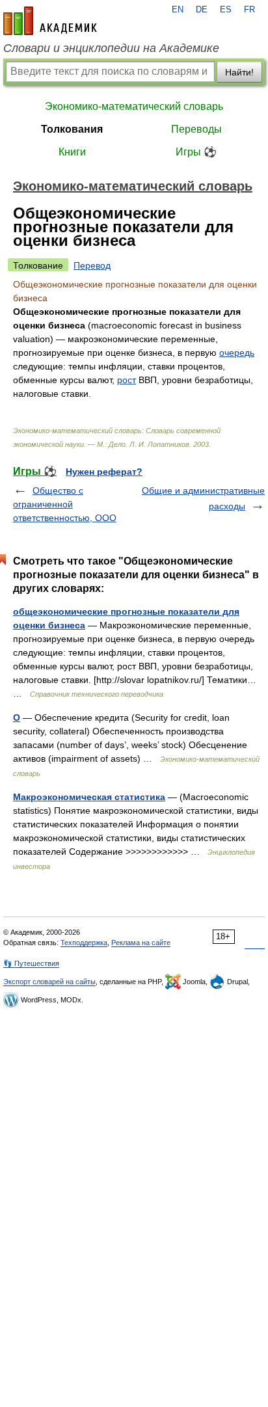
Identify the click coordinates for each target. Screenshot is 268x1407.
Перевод (92, 265)
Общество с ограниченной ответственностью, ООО (64, 504)
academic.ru (50, 21)
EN (177, 9)
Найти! (239, 72)
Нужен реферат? (104, 471)
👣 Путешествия (31, 963)
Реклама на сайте (140, 942)
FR (249, 9)
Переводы (196, 129)
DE (202, 9)
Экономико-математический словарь (134, 106)
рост (126, 380)
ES (226, 9)
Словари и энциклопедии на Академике (111, 48)
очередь (236, 352)
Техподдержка (83, 942)
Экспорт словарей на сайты (49, 981)
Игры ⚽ (196, 151)
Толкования (72, 129)
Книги (72, 151)
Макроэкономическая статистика (89, 797)
